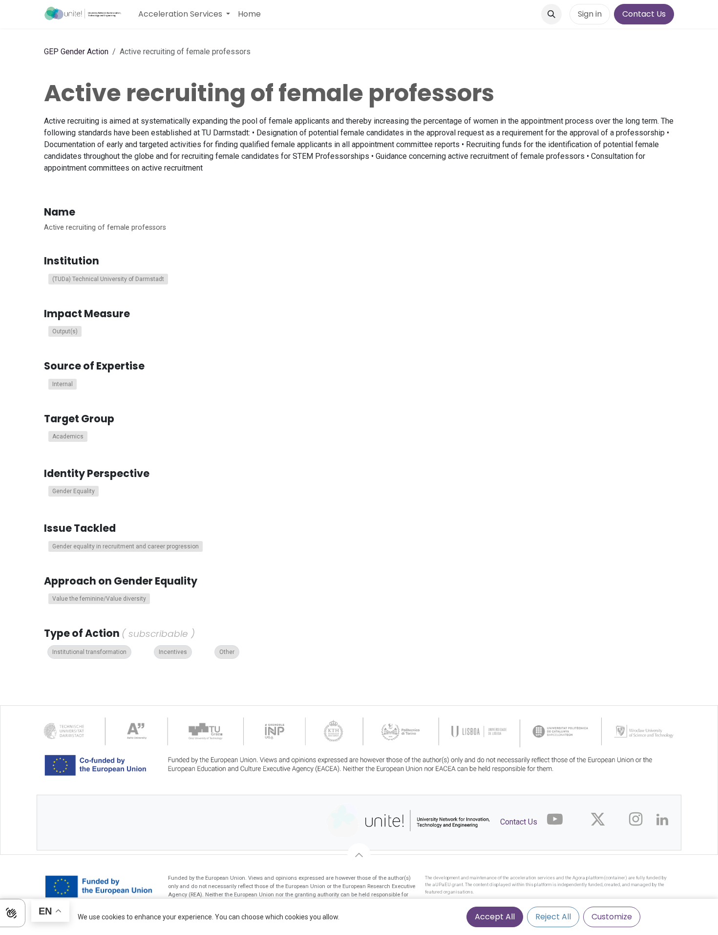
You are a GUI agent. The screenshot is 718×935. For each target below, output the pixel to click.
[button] (551, 14)
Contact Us (644, 14)
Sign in (590, 14)
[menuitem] (184, 14)
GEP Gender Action (76, 51)
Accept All (495, 916)
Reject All (553, 916)
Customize (611, 916)
